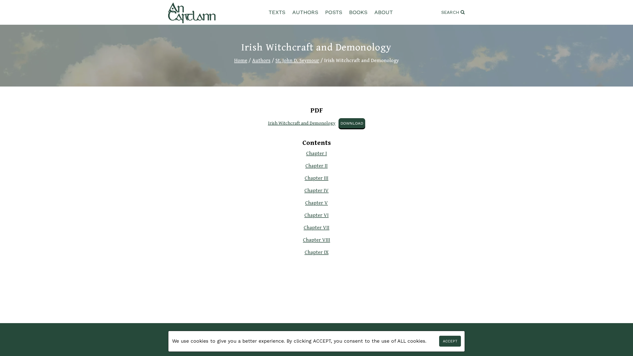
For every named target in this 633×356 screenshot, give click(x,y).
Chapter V (316, 203)
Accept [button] (450, 341)
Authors (305, 12)
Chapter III (316, 178)
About (383, 12)
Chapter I (316, 153)
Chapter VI (316, 215)
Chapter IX (317, 252)
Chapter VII (316, 228)
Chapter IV (316, 191)
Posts (333, 12)
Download (351, 123)
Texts (277, 12)
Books (358, 12)
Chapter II (316, 166)
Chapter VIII (316, 240)
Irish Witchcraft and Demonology (302, 123)
